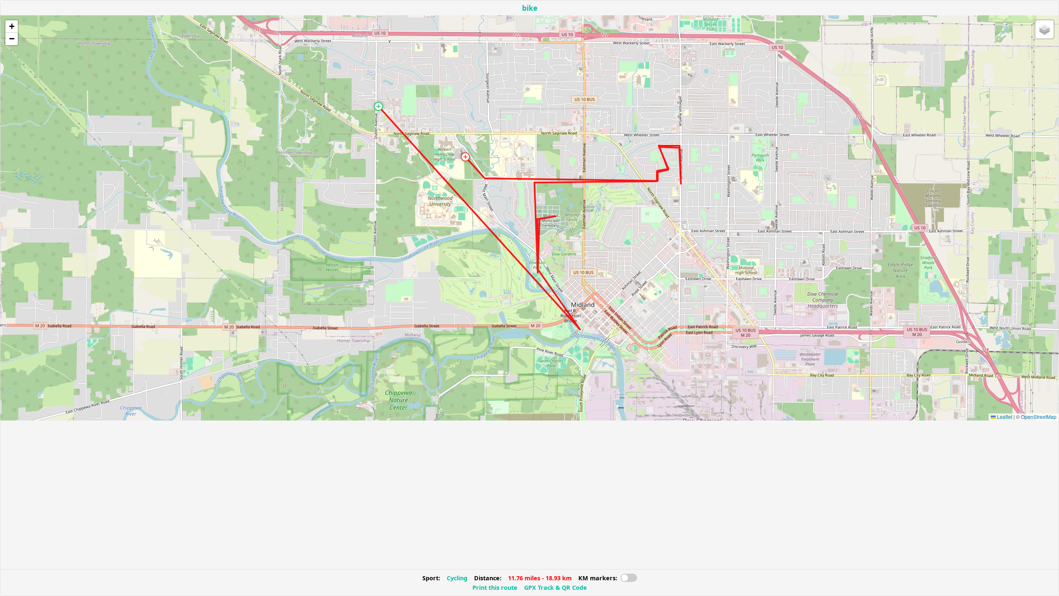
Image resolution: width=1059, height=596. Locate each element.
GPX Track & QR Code (555, 587)
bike (529, 8)
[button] (378, 106)
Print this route (495, 587)
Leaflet (1004, 416)
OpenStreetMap (1039, 416)
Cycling (457, 578)
